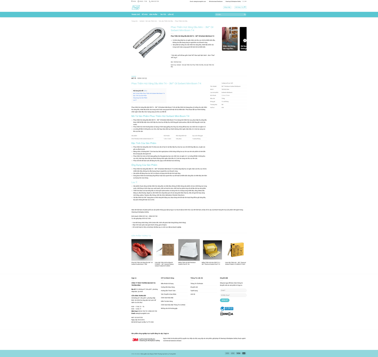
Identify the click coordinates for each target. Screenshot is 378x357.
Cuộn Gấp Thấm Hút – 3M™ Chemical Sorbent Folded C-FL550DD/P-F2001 (235, 263)
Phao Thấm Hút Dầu (181, 21)
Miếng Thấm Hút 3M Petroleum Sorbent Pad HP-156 (187, 263)
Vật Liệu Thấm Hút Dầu (166, 21)
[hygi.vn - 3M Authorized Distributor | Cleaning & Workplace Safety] (138, 7)
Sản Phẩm (153, 14)
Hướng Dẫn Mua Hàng (168, 287)
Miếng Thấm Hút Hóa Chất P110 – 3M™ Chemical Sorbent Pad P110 (211, 263)
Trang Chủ (135, 14)
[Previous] (131, 256)
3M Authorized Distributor (216, 1)
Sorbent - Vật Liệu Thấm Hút (148, 21)
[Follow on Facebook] (242, 1)
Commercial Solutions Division (172, 341)
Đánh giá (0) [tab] (142, 78)
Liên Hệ (171, 14)
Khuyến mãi (194, 287)
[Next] (246, 256)
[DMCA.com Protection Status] (226, 313)
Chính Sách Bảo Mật (167, 298)
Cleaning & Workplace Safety (233, 1)
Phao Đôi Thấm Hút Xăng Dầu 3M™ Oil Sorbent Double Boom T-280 (142, 263)
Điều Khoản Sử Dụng (167, 283)
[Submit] (244, 14)
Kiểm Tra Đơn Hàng (167, 301)
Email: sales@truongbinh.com (198, 1)
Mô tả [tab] (133, 78)
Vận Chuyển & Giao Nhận (168, 294)
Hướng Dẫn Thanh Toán (168, 291)
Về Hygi (145, 14)
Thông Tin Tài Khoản (196, 283)
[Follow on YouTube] (245, 1)
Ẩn (145, 90)
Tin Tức (163, 14)
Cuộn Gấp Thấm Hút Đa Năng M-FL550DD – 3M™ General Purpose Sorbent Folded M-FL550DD (164, 264)
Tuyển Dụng (194, 291)
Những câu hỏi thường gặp (169, 308)
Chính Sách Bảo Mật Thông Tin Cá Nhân (173, 305)
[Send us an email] (244, 1)
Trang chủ (134, 21)
